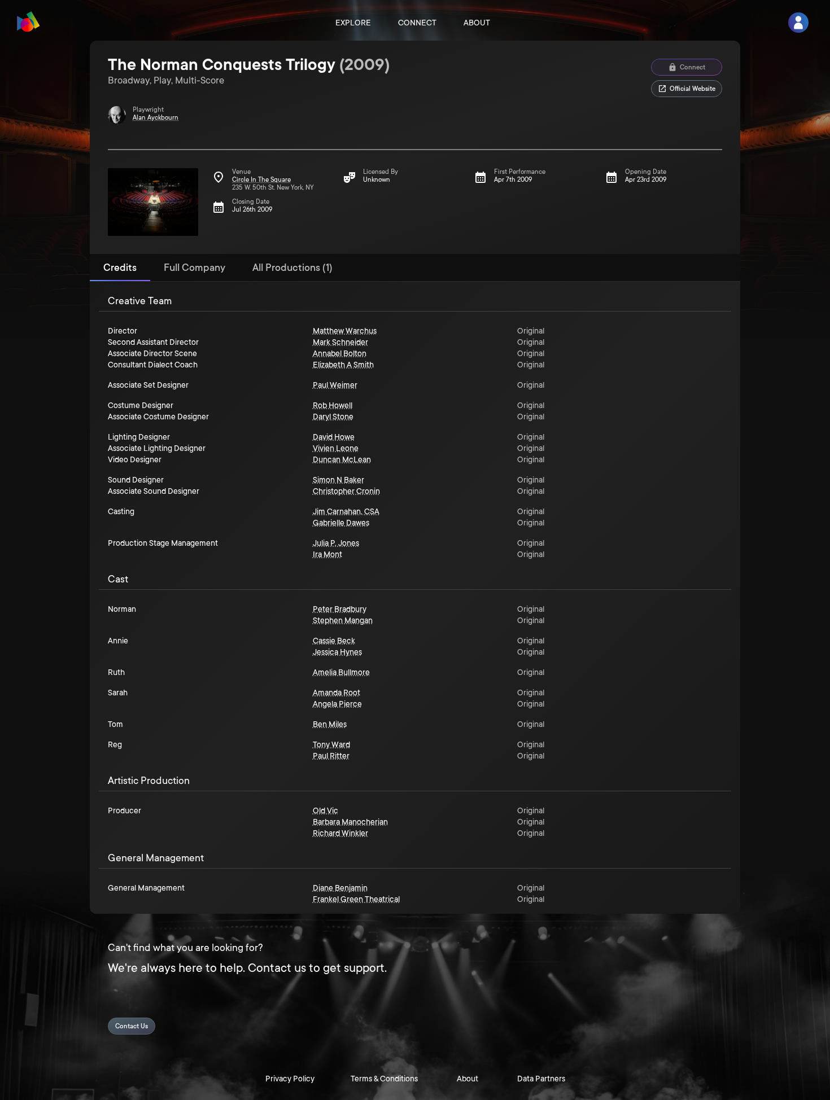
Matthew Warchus (345, 330)
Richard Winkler (340, 833)
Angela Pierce (337, 703)
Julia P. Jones (336, 542)
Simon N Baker (338, 479)
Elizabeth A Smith (343, 364)
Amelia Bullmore (341, 672)
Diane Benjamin (340, 887)
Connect (417, 22)
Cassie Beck (334, 640)
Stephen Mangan (343, 620)
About (477, 22)
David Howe (334, 436)
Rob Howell (332, 405)
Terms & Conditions (384, 1078)
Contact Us (131, 1026)
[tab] (120, 267)
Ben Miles (330, 724)
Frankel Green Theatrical (356, 899)
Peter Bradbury (339, 608)
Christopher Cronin (346, 491)
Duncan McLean (342, 459)
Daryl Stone (333, 416)
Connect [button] (692, 67)
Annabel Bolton (339, 353)
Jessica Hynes (337, 651)
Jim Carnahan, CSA (346, 511)
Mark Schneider (340, 342)
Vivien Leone (336, 448)
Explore (353, 22)
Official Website (692, 89)
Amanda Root (336, 692)
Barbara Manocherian (350, 821)
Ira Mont (327, 554)
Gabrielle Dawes (341, 522)
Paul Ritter (331, 755)
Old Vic (325, 810)
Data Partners (541, 1078)
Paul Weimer (335, 384)
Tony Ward (331, 744)
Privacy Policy (289, 1078)
